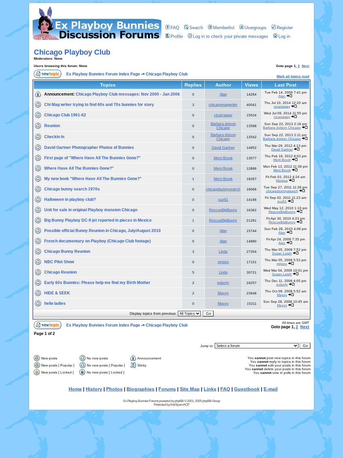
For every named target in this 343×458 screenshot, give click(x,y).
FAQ (174, 27)
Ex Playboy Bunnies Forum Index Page (103, 74)
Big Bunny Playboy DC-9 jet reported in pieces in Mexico (97, 220)
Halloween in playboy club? (70, 199)
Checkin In (54, 136)
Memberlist (223, 27)
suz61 (223, 199)
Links (210, 389)
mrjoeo (223, 262)
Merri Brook (223, 158)
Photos (114, 389)
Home (75, 389)
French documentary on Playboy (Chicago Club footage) (97, 241)
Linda (223, 251)
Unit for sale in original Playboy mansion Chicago (90, 210)
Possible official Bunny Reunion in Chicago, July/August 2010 (102, 230)
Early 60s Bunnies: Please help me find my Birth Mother (97, 282)
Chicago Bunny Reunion (67, 251)
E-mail (271, 389)
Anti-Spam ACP (179, 404)
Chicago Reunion (60, 272)
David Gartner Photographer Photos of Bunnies (89, 147)
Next (305, 66)
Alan (223, 94)
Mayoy (223, 293)
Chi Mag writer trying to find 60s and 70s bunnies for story (99, 104)
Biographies (140, 389)
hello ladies (55, 303)
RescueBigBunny (223, 210)
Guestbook (247, 389)
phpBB (179, 401)
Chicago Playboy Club (72, 52)
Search (196, 27)
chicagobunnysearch (223, 189)
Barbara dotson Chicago (223, 126)
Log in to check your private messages (230, 36)
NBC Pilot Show (59, 262)
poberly (223, 283)
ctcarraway (282, 106)
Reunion (52, 125)
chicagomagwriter (223, 105)
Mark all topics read (293, 76)
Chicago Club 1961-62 (65, 115)
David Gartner (223, 148)
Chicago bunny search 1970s (72, 189)
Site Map (190, 389)
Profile (176, 36)
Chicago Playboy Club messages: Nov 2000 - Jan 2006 (128, 94)
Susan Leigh (282, 253)
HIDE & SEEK (57, 293)
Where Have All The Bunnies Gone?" (79, 168)
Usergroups (256, 27)
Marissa (282, 180)
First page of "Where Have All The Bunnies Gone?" (92, 158)
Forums (167, 389)
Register (285, 27)
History (94, 389)
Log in (284, 36)
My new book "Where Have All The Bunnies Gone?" (93, 178)
